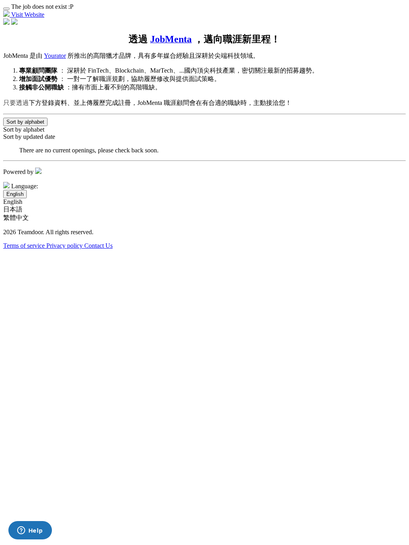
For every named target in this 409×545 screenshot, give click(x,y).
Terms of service (24, 245)
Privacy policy (65, 245)
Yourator (55, 55)
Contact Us (98, 245)
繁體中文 (16, 217)
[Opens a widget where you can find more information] (30, 531)
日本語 (12, 209)
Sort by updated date (29, 136)
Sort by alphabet (23, 129)
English (12, 201)
